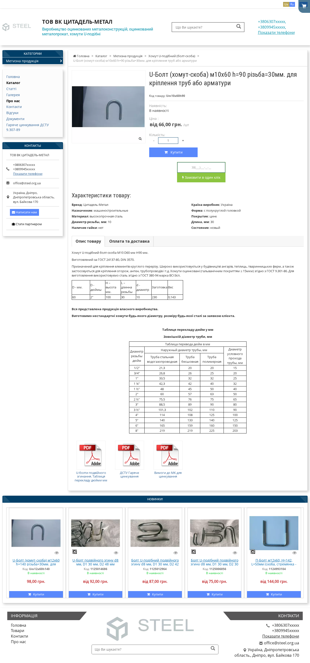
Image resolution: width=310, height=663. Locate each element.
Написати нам (26, 212)
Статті (11, 88)
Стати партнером (28, 224)
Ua (286, 4)
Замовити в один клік (202, 177)
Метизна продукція (22, 61)
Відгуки (12, 112)
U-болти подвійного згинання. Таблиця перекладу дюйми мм (91, 476)
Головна (13, 76)
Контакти (14, 106)
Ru (292, 4)
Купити (175, 152)
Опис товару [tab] (88, 241)
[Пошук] (238, 26)
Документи (15, 118)
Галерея (13, 95)
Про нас (13, 101)
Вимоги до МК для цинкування (168, 474)
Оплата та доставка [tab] (129, 241)
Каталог (13, 82)
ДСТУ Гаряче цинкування (129, 474)
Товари (17, 630)
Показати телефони (276, 32)
